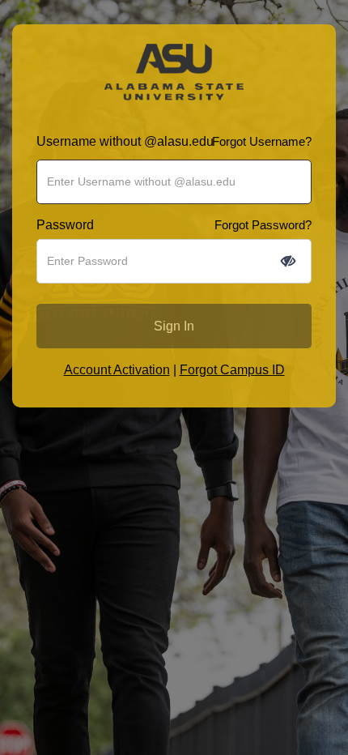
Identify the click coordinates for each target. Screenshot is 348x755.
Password (65, 225)
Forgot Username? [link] (262, 141)
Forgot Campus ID (232, 370)
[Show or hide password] (288, 261)
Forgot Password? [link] (263, 225)
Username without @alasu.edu (125, 141)
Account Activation (117, 370)
